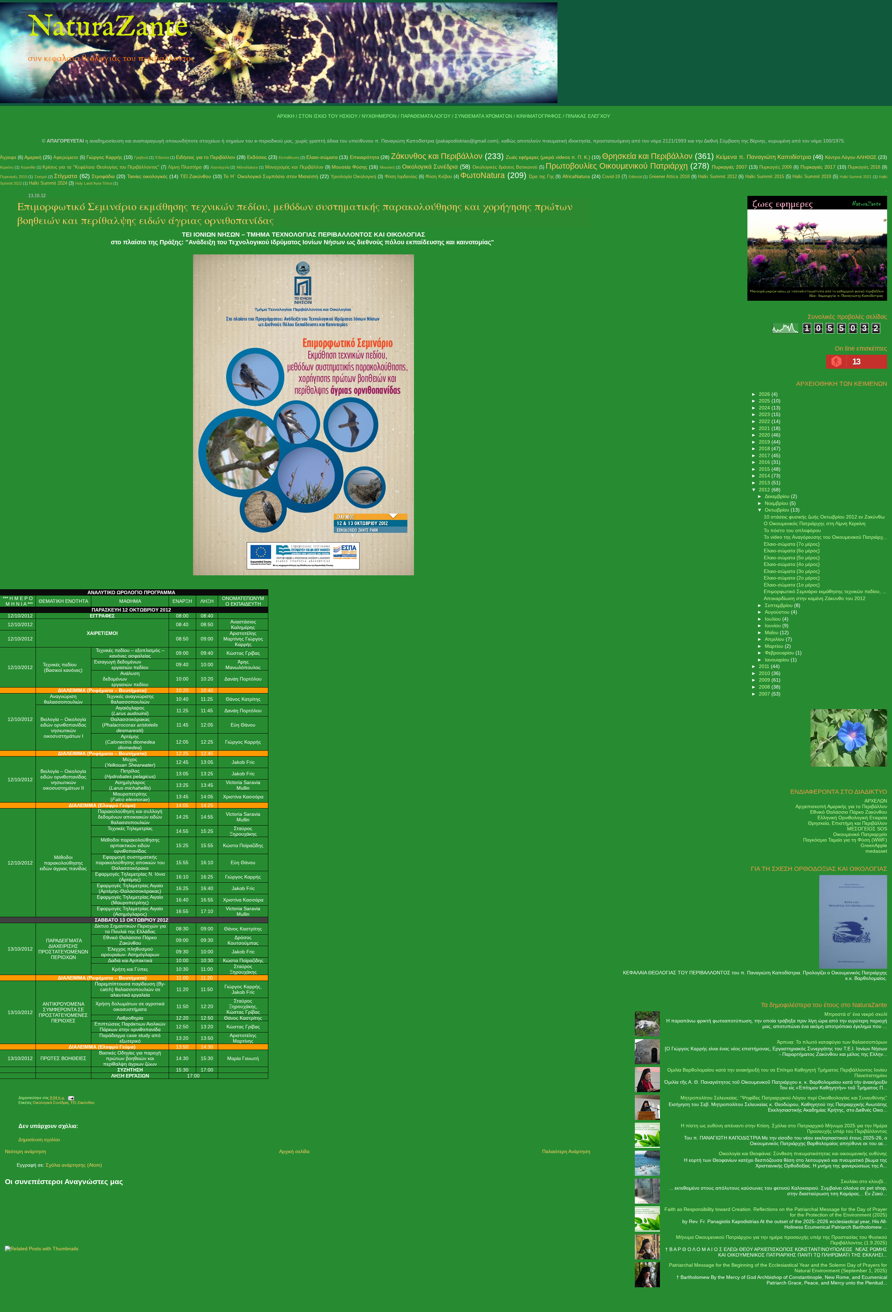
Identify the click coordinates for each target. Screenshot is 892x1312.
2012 (765, 489)
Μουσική (387, 167)
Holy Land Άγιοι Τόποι (93, 183)
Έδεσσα (162, 157)
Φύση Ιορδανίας (401, 176)
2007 (765, 694)
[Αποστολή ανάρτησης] (70, 1098)
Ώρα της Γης (541, 176)
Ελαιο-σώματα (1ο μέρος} (792, 585)
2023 (765, 414)
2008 (765, 687)
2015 (765, 469)
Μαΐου (772, 632)
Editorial (635, 177)
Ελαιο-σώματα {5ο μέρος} (792, 557)
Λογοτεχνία (219, 167)
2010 (765, 673)
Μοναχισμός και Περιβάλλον (294, 167)
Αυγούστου (778, 612)
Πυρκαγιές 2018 (864, 167)
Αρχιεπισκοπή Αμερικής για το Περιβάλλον (841, 806)
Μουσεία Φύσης (349, 167)
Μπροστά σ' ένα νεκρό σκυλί (855, 1014)
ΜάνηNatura (247, 167)
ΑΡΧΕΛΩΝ (875, 801)
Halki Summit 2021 (855, 177)
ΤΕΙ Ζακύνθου (196, 176)
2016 (765, 462)
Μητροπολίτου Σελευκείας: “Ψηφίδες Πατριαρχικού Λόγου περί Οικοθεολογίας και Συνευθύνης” (783, 1097)
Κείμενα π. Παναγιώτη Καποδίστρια (763, 157)
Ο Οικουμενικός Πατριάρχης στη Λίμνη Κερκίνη (815, 523)
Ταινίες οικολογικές (147, 176)
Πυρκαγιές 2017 (818, 167)
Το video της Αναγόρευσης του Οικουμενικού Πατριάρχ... (825, 537)
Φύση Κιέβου (438, 176)
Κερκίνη (6, 167)
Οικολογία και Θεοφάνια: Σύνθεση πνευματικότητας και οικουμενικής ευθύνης (803, 1153)
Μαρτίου (775, 646)
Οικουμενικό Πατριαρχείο (860, 834)
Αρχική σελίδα (294, 1151)
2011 (765, 666)
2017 (765, 455)
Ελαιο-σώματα (322, 157)
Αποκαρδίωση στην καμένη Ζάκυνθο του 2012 (815, 598)
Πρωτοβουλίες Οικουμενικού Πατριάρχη (617, 165)
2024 (765, 408)
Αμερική (32, 157)
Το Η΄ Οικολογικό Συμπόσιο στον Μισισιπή (270, 176)
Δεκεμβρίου (778, 496)
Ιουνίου (773, 625)
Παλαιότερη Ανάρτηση (566, 1151)
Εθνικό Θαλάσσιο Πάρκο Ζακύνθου (848, 812)
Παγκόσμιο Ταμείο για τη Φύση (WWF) (845, 840)
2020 (765, 435)
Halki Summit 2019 (811, 176)
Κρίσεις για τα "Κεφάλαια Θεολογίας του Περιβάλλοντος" (101, 167)
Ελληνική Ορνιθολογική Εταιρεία (852, 817)
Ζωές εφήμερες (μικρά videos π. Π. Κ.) (548, 157)
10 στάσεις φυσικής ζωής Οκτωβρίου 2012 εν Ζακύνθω (824, 517)
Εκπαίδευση (289, 157)
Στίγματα (65, 176)
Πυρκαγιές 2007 (729, 167)
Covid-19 (611, 176)
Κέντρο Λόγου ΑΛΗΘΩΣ (851, 157)
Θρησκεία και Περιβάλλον (647, 156)
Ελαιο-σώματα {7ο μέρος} (792, 544)
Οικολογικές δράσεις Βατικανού (504, 167)
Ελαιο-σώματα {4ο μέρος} (792, 564)
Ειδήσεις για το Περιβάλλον (205, 157)
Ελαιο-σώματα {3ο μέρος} (792, 571)
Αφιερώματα (65, 157)
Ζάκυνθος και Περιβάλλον (437, 156)
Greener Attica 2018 (669, 176)
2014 (765, 475)
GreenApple (874, 845)
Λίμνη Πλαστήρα (185, 167)
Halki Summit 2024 (48, 183)
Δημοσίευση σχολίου (39, 1139)
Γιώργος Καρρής (104, 157)
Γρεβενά (141, 157)
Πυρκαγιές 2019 (13, 177)
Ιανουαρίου (778, 659)
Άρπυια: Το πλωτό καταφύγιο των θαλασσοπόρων (832, 1042)
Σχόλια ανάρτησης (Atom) (74, 1165)
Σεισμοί (40, 177)
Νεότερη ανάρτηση (25, 1151)
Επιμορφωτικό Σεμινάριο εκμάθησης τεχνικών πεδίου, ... (825, 591)
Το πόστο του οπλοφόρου (792, 530)
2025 (765, 401)
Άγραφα (8, 157)
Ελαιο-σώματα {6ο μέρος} (792, 550)
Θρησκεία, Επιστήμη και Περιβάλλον (847, 823)
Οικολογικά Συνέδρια (430, 166)
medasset (876, 851)
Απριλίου (775, 639)
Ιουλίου (773, 619)
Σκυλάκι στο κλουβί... (864, 1181)
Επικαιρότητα (364, 157)
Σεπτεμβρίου (779, 605)
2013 (765, 482)
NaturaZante (108, 27)
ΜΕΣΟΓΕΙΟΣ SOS (867, 828)
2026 (765, 394)
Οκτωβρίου (778, 510)
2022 (765, 421)
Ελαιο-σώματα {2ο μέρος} (792, 578)
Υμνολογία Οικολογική (353, 176)
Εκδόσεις (257, 157)
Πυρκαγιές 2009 (775, 167)
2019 (765, 442)
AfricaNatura (576, 176)
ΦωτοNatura (482, 175)
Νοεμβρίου (777, 503)
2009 (765, 680)
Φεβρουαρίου (780, 652)
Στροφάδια (103, 176)
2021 (765, 428)
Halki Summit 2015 (764, 176)
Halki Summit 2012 (717, 176)
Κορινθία (28, 167)
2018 (765, 448)
